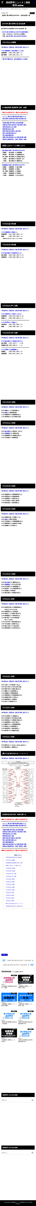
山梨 (12, 124)
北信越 (10, 118)
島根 (12, 133)
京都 (6, 131)
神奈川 (21, 124)
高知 (12, 135)
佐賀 (6, 137)
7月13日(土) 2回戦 (10, 890)
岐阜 (9, 129)
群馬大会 (5, 954)
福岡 (4, 137)
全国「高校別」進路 (20, 139)
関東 (6, 118)
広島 (6, 133)
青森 (8, 122)
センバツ (5, 116)
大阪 (16, 131)
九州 (25, 118)
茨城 (4, 124)
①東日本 (5, 47)
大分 (15, 137)
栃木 (6, 124)
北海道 (4, 122)
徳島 (6, 135)
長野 (4, 127)
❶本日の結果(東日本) (9, 112)
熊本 (12, 137)
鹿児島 (21, 137)
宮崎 (18, 137)
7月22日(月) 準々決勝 (11, 876)
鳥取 (9, 133)
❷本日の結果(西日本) (22, 112)
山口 (15, 133)
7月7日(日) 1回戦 (10, 898)
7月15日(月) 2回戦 (10, 884)
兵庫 (19, 131)
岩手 (11, 122)
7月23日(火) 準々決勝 (11, 873)
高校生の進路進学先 (8, 139)
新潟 (6, 127)
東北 (4, 118)
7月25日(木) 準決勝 (10, 871)
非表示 (19, 855)
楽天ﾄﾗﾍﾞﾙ (26, 47)
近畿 (16, 118)
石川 (12, 127)
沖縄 (25, 137)
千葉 (18, 124)
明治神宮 (17, 116)
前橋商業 (7, 50)
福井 (15, 127)
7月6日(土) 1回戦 (10, 900)
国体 (21, 116)
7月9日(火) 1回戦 (10, 892)
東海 (13, 118)
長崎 (9, 137)
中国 (19, 118)
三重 (12, 129)
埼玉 (15, 124)
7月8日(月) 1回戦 (10, 895)
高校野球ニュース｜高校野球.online (18, 4)
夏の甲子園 (18, 47)
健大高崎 (14, 50)
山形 (16, 122)
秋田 (13, 122)
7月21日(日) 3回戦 (10, 879)
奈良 (9, 131)
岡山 (4, 133)
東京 (25, 124)
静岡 (4, 129)
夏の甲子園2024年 (8, 59)
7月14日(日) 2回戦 (10, 887)
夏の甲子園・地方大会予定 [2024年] (16, 36)
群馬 (9, 124)
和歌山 (13, 131)
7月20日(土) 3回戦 (10, 881)
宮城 (19, 122)
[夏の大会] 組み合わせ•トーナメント (15, 903)
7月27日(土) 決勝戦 (10, 860)
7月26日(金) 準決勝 (10, 868)
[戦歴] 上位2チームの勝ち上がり (14, 865)
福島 (22, 122)
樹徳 (13, 232)
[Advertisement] (18, 82)
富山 (9, 127)
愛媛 (9, 135)
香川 (4, 135)
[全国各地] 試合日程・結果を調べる (14, 906)
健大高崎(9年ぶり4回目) (21, 59)
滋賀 (4, 131)
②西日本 (11, 47)
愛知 (6, 129)
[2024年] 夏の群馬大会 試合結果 (13, 857)
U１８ (24, 116)
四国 (22, 118)
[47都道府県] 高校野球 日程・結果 (14, 862)
